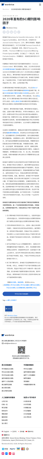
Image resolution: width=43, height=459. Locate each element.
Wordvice (6, 9)
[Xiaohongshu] (10, 453)
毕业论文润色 (10, 288)
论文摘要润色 (20, 288)
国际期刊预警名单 (13, 133)
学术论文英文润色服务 (21, 294)
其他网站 (26, 90)
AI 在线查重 (27, 414)
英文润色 (13, 282)
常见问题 (5, 407)
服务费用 (29, 288)
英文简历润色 (6, 388)
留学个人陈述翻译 (29, 375)
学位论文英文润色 (7, 372)
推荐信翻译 (27, 378)
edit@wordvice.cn (10, 343)
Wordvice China (12, 315)
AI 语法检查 (27, 401)
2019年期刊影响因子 (9, 69)
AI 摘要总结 (27, 407)
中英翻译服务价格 (29, 384)
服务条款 (5, 417)
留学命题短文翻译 (29, 372)
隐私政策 (5, 420)
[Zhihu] (6, 453)
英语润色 (20, 282)
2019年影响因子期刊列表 (12, 93)
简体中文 (30, 431)
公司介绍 (5, 401)
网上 (38, 96)
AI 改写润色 (27, 404)
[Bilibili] (13, 453)
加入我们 (5, 423)
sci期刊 (8, 300)
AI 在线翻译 (27, 411)
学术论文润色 (15, 285)
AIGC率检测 (27, 417)
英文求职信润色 (7, 391)
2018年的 (25, 93)
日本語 (22, 431)
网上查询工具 (17, 101)
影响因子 (14, 300)
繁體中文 (7, 435)
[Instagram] (3, 453)
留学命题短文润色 (7, 378)
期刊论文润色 (35, 285)
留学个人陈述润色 (7, 381)
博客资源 (5, 414)
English (6, 431)
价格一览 (5, 404)
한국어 (14, 431)
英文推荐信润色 (7, 384)
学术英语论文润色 (7, 369)
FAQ (34, 288)
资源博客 (7, 285)
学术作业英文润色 (7, 375)
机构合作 (5, 411)
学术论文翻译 (25, 285)
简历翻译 (26, 381)
